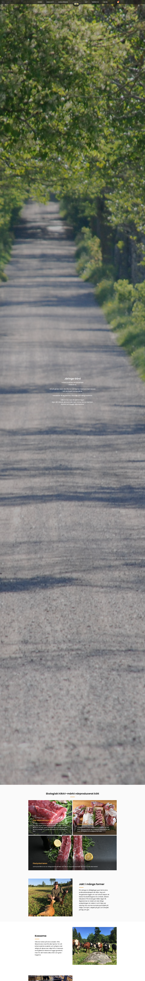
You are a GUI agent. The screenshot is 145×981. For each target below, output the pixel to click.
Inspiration (95, 2)
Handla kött (50, 2)
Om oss (105, 2)
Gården (40, 2)
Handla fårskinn (63, 2)
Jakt (86, 2)
